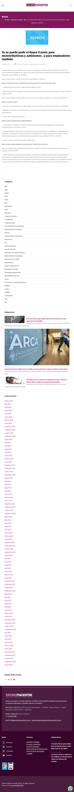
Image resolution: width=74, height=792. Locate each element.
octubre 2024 (9, 472)
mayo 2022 (8, 565)
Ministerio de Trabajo (12, 259)
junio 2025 (8, 446)
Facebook (9, 742)
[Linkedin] (9, 679)
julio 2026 (8, 404)
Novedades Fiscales (11, 269)
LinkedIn (9, 747)
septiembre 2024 (10, 475)
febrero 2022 (9, 575)
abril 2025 (8, 452)
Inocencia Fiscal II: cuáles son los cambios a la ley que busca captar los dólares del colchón (36, 369)
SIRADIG (7, 292)
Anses (7, 193)
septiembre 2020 (10, 629)
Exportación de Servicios (13, 229)
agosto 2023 (8, 517)
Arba (6, 196)
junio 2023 (8, 523)
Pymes (7, 289)
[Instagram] (11, 679)
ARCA (6, 200)
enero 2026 (8, 423)
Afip (31, 64)
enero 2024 (8, 501)
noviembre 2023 (10, 507)
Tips (6, 299)
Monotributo (9, 262)
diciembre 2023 (10, 504)
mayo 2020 (8, 636)
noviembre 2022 (10, 546)
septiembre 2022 (10, 552)
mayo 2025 (8, 449)
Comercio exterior (11, 216)
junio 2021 (8, 600)
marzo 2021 (8, 610)
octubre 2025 (9, 433)
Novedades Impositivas (13, 272)
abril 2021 (8, 607)
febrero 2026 (9, 420)
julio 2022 (8, 559)
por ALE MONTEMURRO (16, 785)
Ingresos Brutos (10, 246)
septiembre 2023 (10, 513)
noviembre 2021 (10, 584)
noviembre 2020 (10, 623)
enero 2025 (8, 462)
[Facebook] (6, 679)
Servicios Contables (32, 742)
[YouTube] (14, 679)
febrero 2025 (9, 459)
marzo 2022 (8, 571)
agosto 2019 (8, 665)
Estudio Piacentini (22, 64)
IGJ (5, 243)
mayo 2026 (8, 410)
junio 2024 (8, 484)
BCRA (6, 209)
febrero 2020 (9, 645)
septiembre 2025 (10, 436)
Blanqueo (8, 213)
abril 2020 (8, 639)
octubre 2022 (9, 549)
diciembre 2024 (10, 465)
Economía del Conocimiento (14, 226)
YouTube (9, 755)
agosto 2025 (8, 439)
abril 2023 (8, 529)
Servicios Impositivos (33, 744)
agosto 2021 (8, 594)
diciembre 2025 (10, 426)
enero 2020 (8, 649)
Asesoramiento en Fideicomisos (36, 749)
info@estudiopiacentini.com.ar (20, 720)
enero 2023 (8, 539)
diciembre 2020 (10, 620)
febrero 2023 (9, 536)
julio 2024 (8, 481)
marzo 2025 (8, 455)
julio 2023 (8, 520)
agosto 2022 (8, 555)
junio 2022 (8, 562)
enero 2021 (8, 616)
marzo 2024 (8, 494)
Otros (7, 279)
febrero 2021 (9, 613)
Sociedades (9, 296)
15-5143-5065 (12, 716)
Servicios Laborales (32, 746)
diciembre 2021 (10, 581)
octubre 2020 (9, 626)
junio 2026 (8, 407)
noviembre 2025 (10, 430)
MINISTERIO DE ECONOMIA (13, 256)
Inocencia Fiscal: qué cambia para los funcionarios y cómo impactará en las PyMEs (61, 746)
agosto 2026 (9, 401)
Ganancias (8, 239)
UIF (6, 302)
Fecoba (7, 233)
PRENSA (7, 286)
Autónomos (8, 206)
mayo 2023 (8, 526)
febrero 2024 (9, 497)
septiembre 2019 (10, 662)
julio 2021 (8, 597)
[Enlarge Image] (37, 37)
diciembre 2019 (10, 652)
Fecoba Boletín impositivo (14, 236)
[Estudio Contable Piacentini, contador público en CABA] (37, 5)
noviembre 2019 (10, 655)
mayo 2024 (8, 488)
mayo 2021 (8, 604)
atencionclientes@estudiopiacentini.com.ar (46, 720)
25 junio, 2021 (6, 64)
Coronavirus (9, 219)
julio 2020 (8, 633)
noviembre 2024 (10, 468)
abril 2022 (8, 568)
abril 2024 (8, 491)
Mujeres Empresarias (12, 266)
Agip (6, 190)
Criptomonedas (10, 223)
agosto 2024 (9, 478)
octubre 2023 (9, 510)
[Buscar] (70, 5)
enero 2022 (8, 578)
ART (6, 203)
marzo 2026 (8, 417)
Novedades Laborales (39, 64)
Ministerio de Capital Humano (15, 252)
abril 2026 (8, 414)
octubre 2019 (9, 658)
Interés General (10, 249)
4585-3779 (14, 714)
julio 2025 (8, 443)
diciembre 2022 (10, 542)
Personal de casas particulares (15, 282)
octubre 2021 (9, 587)
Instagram (9, 751)
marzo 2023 (8, 533)
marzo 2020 (8, 642)
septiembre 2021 (10, 591)
